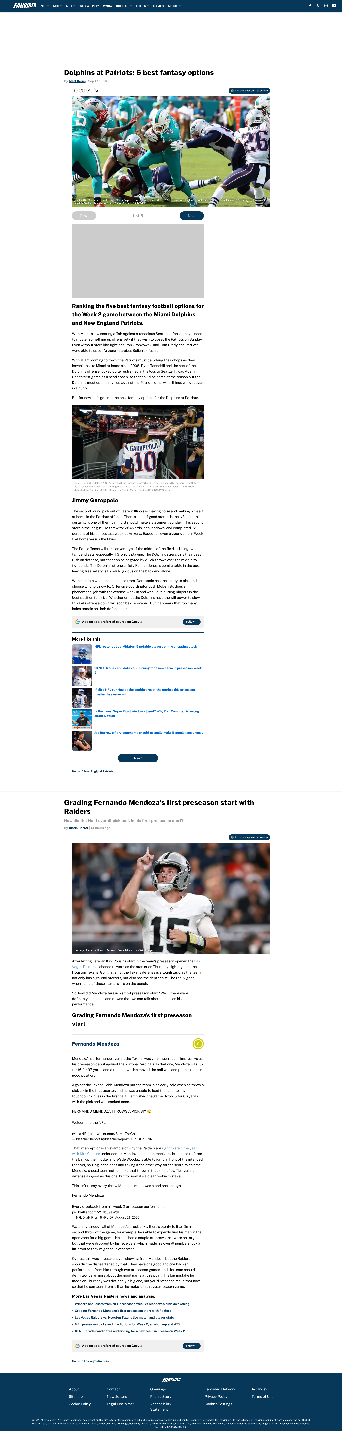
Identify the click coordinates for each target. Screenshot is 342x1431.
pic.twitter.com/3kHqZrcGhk (113, 1134)
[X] (318, 5)
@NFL (83, 1134)
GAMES (158, 6)
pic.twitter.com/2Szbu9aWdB (96, 1212)
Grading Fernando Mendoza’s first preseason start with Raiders (123, 1311)
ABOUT (173, 6)
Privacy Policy (216, 1396)
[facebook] (310, 5)
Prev (84, 216)
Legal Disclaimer (120, 1404)
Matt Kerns (77, 81)
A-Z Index (259, 1389)
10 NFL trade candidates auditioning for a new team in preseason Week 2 (130, 1331)
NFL (43, 6)
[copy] (96, 90)
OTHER (141, 6)
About (74, 1389)
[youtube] (334, 5)
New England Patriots (98, 771)
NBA (69, 6)
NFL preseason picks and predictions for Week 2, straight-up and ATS (127, 1324)
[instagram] (326, 5)
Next (192, 216)
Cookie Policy (80, 1404)
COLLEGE (122, 6)
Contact (113, 1389)
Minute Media (48, 1420)
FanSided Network (220, 1389)
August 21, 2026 (142, 1139)
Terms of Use (262, 1396)
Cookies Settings (218, 1404)
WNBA (107, 6)
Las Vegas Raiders (96, 1361)
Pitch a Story (160, 1396)
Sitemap (76, 1396)
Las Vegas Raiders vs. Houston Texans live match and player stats (124, 1317)
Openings (158, 1389)
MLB (56, 6)
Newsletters (117, 1396)
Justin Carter (78, 828)
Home (76, 771)
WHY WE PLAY (89, 6)
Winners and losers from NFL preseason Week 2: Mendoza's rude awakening (132, 1304)
